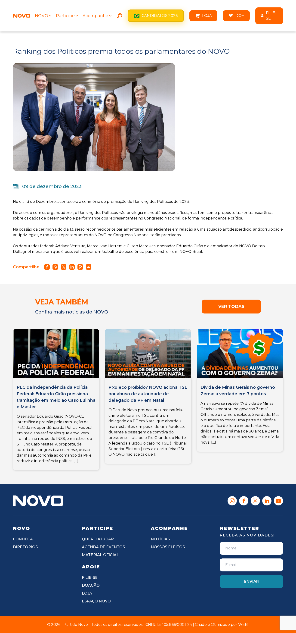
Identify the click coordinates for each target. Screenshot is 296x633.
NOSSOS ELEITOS (168, 547)
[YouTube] (278, 500)
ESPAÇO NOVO (96, 601)
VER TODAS (231, 306)
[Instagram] (232, 500)
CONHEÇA (23, 539)
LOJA (207, 15)
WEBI (243, 624)
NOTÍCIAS (160, 539)
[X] (255, 500)
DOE (239, 15)
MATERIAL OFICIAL (100, 555)
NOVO (41, 15)
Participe (65, 15)
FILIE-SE (271, 16)
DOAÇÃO (91, 585)
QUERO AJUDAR (98, 539)
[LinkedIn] (266, 500)
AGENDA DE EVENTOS (103, 547)
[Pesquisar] (119, 15)
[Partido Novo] (38, 500)
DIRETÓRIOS (25, 547)
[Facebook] (243, 500)
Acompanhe (95, 15)
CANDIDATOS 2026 (160, 15)
